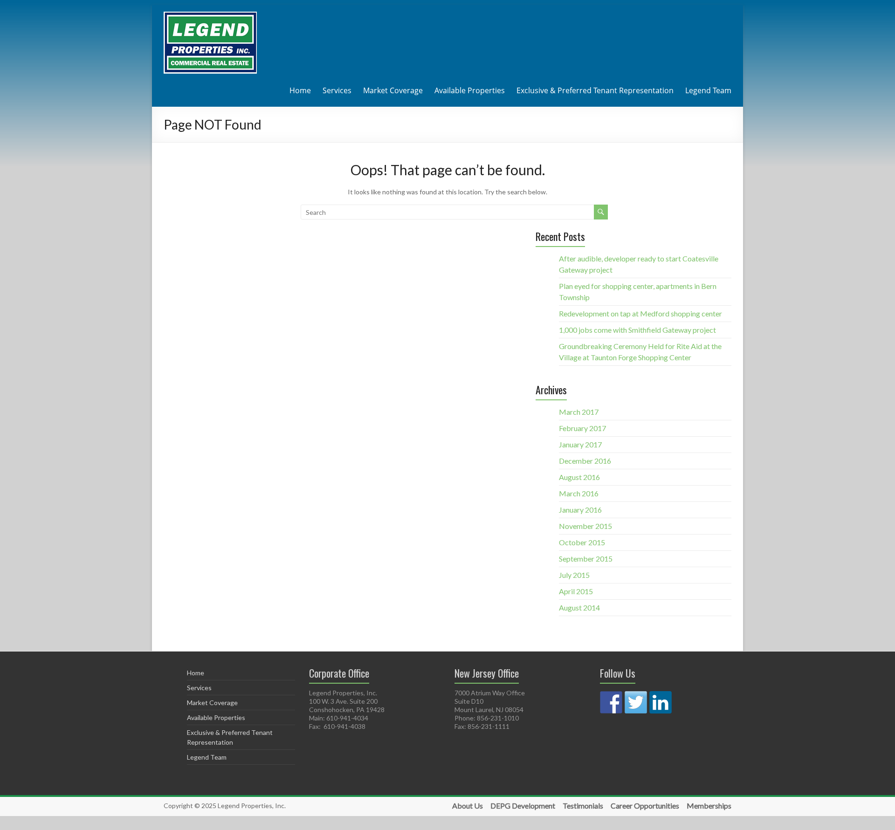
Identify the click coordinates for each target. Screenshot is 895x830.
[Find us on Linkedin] (660, 702)
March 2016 (579, 493)
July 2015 (574, 574)
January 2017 (580, 444)
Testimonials (583, 806)
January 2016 (580, 509)
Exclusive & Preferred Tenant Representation (595, 90)
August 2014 (579, 607)
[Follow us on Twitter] (636, 702)
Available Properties (469, 90)
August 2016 (579, 477)
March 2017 (579, 411)
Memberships (709, 806)
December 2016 (585, 460)
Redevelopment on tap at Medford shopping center (640, 313)
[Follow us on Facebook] (611, 702)
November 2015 (585, 525)
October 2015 (582, 542)
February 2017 (582, 428)
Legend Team (708, 90)
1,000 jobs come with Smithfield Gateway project (637, 329)
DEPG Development (522, 806)
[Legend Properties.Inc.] (210, 16)
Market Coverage (393, 90)
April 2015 (576, 591)
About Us (467, 806)
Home (300, 90)
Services (337, 90)
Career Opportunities (645, 806)
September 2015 (586, 558)
